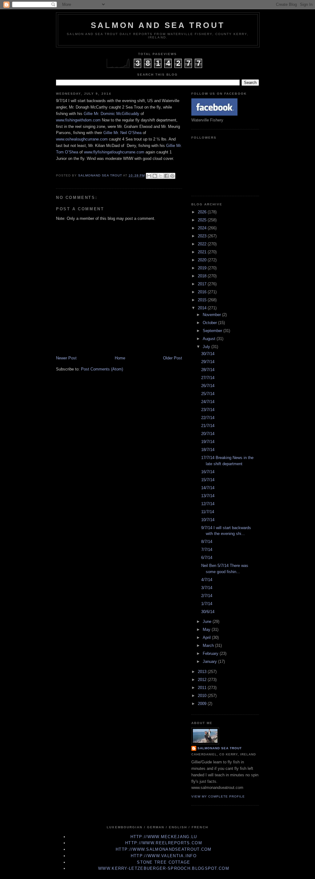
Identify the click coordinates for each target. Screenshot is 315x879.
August (210, 338)
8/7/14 (206, 541)
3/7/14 (206, 587)
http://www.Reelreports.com (163, 843)
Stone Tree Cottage (163, 862)
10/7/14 (207, 519)
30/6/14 (207, 611)
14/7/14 (207, 487)
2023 (203, 236)
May (207, 629)
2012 (203, 679)
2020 (203, 260)
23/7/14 (207, 409)
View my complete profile (218, 796)
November (212, 314)
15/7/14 (207, 479)
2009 (203, 703)
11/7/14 (207, 511)
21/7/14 (207, 425)
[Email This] (149, 176)
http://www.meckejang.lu (163, 836)
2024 (203, 228)
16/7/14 (207, 471)
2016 (203, 292)
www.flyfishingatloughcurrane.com (114, 152)
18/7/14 (207, 449)
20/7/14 (207, 433)
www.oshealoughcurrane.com (82, 139)
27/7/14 (207, 377)
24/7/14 (207, 401)
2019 (203, 268)
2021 (203, 252)
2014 (203, 308)
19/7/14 (207, 441)
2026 (203, 212)
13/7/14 (207, 495)
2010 (203, 695)
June (208, 621)
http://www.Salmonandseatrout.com (164, 849)
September (213, 330)
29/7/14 (207, 361)
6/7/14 (206, 557)
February (211, 653)
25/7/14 (207, 393)
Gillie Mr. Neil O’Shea (122, 132)
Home (120, 358)
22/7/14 (207, 417)
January (210, 661)
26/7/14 (207, 385)
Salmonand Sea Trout (219, 748)
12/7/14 (207, 503)
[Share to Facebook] (166, 176)
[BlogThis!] (155, 176)
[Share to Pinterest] (172, 176)
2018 (203, 276)
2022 (203, 244)
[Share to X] (161, 176)
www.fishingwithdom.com (78, 120)
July (207, 346)
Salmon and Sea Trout (158, 25)
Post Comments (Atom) (102, 369)
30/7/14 (207, 353)
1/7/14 (206, 603)
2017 (203, 284)
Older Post (172, 358)
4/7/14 (206, 579)
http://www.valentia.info (164, 855)
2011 (203, 687)
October (210, 322)
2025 (203, 220)
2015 (203, 300)
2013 (203, 671)
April (207, 637)
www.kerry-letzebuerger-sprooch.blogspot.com (163, 868)
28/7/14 (207, 369)
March (209, 645)
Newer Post (66, 358)
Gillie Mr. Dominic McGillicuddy (111, 113)
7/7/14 (206, 549)
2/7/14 (206, 595)
